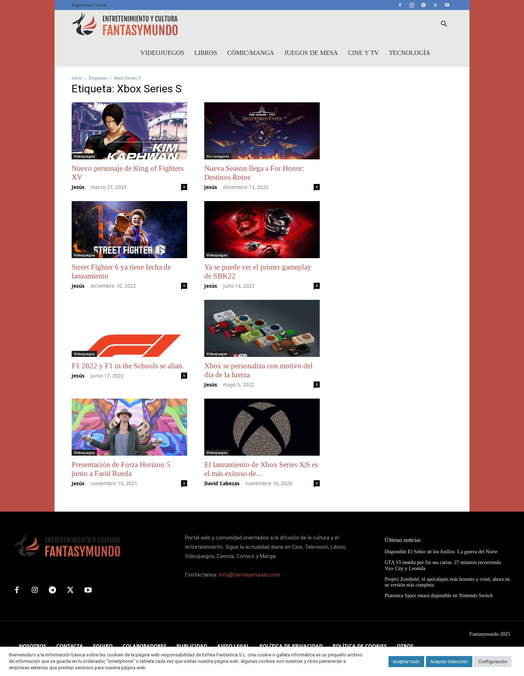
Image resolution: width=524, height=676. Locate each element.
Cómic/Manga (250, 52)
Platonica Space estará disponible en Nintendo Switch (439, 595)
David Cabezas (222, 483)
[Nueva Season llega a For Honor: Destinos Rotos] (262, 130)
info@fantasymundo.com (249, 575)
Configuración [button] (492, 661)
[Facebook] (400, 5)
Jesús (78, 187)
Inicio (77, 78)
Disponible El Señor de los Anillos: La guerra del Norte (441, 551)
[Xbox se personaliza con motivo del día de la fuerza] (262, 328)
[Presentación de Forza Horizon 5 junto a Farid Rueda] (129, 427)
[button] (443, 24)
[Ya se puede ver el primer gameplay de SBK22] (262, 229)
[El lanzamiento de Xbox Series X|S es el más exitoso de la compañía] (262, 427)
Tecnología (409, 52)
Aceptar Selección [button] (449, 661)
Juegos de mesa (311, 52)
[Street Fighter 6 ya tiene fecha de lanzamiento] (129, 229)
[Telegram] (423, 5)
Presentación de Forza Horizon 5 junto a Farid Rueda (121, 469)
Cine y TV (363, 52)
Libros (205, 52)
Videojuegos (162, 52)
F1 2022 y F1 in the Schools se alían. (128, 366)
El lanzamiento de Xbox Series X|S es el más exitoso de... (261, 469)
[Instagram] (411, 5)
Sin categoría (217, 156)
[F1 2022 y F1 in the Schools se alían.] (129, 328)
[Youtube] (447, 5)
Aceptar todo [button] (406, 661)
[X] (435, 5)
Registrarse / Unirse (89, 4)
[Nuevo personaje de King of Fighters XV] (129, 130)
